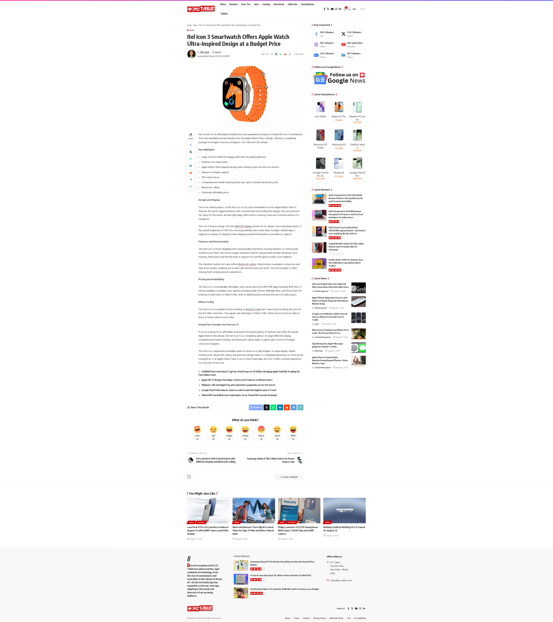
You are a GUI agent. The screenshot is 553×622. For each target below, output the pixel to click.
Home (189, 25)
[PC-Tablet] (201, 9)
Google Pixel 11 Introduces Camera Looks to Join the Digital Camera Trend (239, 390)
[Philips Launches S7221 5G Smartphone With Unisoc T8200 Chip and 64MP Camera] (299, 510)
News (195, 25)
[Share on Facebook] (272, 54)
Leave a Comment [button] (290, 477)
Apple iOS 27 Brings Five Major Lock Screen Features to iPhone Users (237, 379)
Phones (201, 522)
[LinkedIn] (340, 9)
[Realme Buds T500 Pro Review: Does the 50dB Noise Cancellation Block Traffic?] (319, 263)
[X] (328, 9)
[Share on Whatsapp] (281, 54)
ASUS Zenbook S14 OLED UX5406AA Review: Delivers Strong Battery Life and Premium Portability (346, 198)
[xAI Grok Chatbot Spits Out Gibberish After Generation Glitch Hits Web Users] (358, 287)
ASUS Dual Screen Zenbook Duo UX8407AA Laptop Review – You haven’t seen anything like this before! (347, 230)
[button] (349, 9)
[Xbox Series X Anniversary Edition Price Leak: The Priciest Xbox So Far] (358, 333)
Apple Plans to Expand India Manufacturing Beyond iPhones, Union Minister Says (330, 360)
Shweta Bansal (321, 308)
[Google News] (325, 55)
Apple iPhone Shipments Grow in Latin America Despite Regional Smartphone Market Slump (330, 300)
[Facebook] (324, 9)
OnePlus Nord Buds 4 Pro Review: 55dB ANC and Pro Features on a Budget (284, 589)
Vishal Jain (319, 351)
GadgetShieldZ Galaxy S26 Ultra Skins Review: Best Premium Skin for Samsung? (346, 246)
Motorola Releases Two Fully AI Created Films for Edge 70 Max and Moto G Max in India (253, 530)
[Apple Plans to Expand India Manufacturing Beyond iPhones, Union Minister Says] (358, 361)
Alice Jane (204, 52)
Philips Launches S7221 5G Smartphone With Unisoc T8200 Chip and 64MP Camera (298, 530)
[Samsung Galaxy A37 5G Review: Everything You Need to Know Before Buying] (241, 565)
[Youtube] (352, 45)
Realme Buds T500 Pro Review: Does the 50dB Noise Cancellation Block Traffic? (346, 263)
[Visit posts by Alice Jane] (191, 54)
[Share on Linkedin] (190, 165)
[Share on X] (276, 54)
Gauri (317, 324)
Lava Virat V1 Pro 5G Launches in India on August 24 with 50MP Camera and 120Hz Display (208, 530)
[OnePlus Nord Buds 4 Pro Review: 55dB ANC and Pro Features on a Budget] (241, 593)
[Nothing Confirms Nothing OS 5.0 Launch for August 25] (344, 510)
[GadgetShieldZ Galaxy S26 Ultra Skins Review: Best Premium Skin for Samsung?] (319, 247)
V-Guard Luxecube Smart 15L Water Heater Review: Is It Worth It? (280, 575)
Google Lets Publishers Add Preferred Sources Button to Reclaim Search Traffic (329, 317)
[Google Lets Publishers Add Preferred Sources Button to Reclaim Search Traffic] (358, 317)
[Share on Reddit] (285, 54)
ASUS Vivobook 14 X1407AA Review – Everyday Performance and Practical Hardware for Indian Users (346, 214)
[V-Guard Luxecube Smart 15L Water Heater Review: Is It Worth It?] (241, 579)
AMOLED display (243, 226)
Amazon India (253, 309)
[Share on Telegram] (190, 179)
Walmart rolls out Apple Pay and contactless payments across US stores (238, 384)
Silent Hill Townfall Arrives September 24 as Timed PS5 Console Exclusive (239, 395)
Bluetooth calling (247, 264)
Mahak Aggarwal (321, 291)
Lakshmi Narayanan (323, 337)
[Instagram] (336, 9)
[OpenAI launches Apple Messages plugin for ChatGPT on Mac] (358, 347)
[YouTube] (332, 9)
